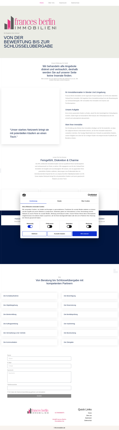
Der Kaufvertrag (69, 324)
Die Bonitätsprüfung (71, 314)
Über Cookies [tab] (85, 201)
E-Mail (9, 362)
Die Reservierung (70, 305)
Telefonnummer (12, 384)
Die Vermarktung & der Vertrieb (14, 333)
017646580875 (59, 413)
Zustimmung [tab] (33, 201)
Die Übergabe (69, 342)
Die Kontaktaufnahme (10, 296)
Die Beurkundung (70, 333)
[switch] (49, 226)
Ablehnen (34, 233)
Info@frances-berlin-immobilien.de (59, 420)
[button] (29, 296)
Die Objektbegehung (10, 305)
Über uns (51, 3)
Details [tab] (59, 201)
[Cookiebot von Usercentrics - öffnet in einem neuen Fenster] (89, 195)
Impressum (62, 3)
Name (9, 355)
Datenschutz (75, 3)
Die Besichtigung (70, 296)
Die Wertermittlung (9, 314)
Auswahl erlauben (59, 233)
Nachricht (10, 370)
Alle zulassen (84, 233)
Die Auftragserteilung (10, 324)
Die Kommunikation (10, 342)
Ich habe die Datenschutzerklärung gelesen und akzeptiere (27, 392)
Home (42, 3)
